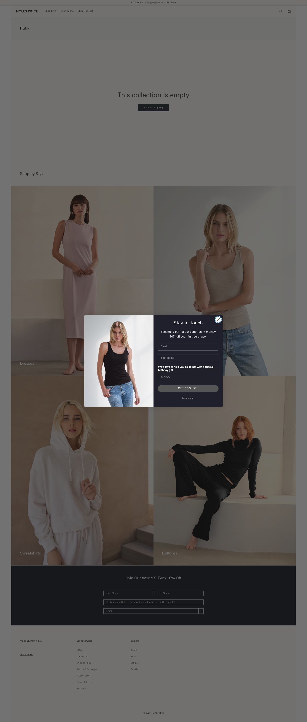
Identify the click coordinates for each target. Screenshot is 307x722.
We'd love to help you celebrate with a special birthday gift (186, 369)
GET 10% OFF (188, 388)
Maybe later (188, 398)
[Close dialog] (218, 320)
